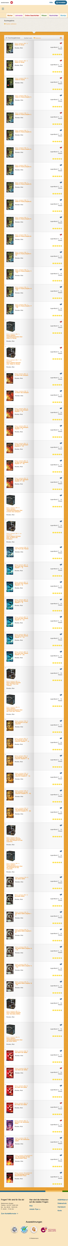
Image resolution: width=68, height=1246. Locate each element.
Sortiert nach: (28, 38)
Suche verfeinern (11, 24)
